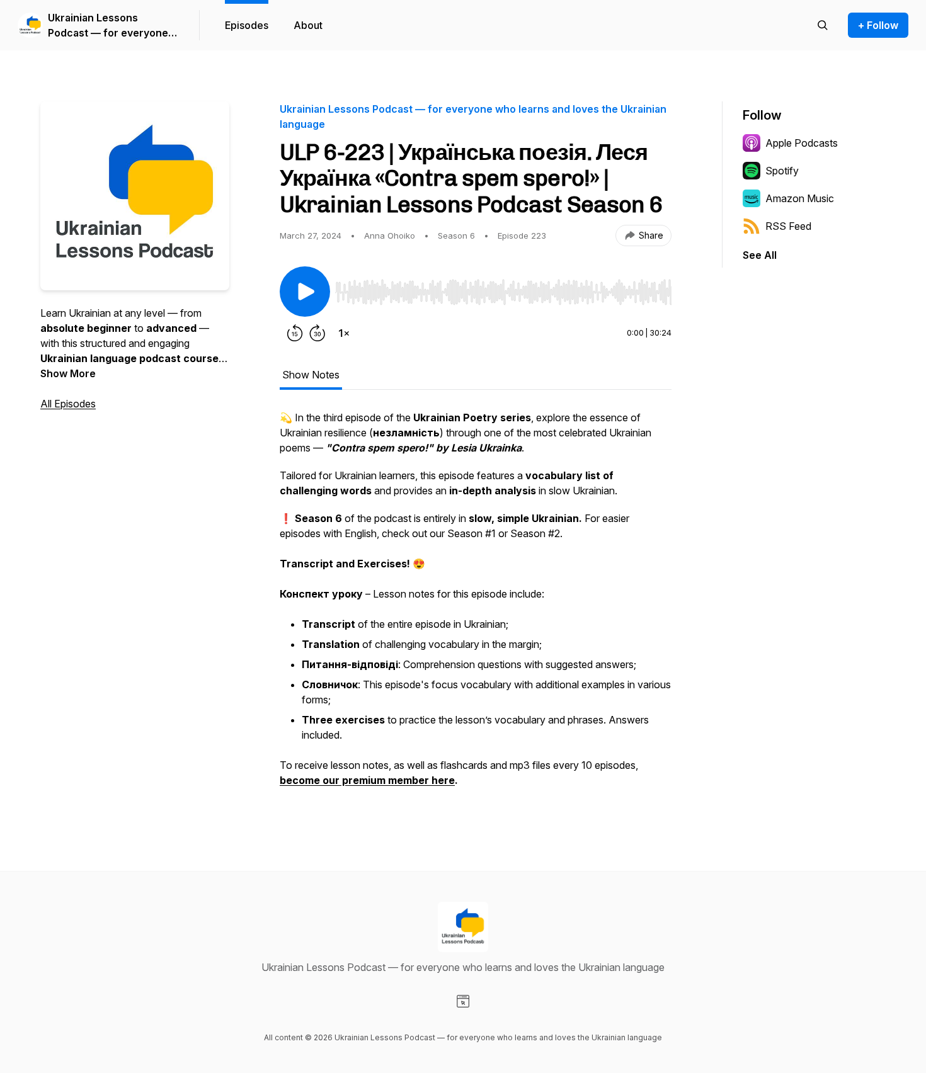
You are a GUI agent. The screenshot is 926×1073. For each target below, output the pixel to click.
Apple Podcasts (801, 143)
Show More (68, 373)
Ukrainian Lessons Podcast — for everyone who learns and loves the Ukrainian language (109, 25)
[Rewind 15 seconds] (295, 333)
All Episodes (68, 403)
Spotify (782, 170)
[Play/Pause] (305, 291)
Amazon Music (799, 198)
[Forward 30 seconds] (317, 333)
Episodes (246, 25)
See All (760, 255)
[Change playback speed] (344, 333)
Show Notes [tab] (311, 374)
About (308, 25)
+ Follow (878, 25)
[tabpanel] (476, 605)
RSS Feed (788, 226)
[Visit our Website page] (463, 1001)
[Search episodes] (823, 25)
